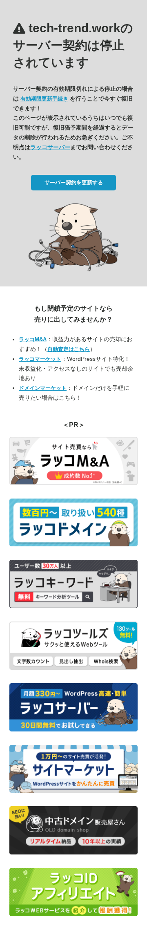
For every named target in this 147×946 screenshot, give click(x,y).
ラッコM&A (33, 339)
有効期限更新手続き (44, 99)
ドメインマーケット (43, 388)
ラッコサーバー (50, 147)
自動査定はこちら (68, 349)
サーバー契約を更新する (74, 182)
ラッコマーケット (40, 359)
